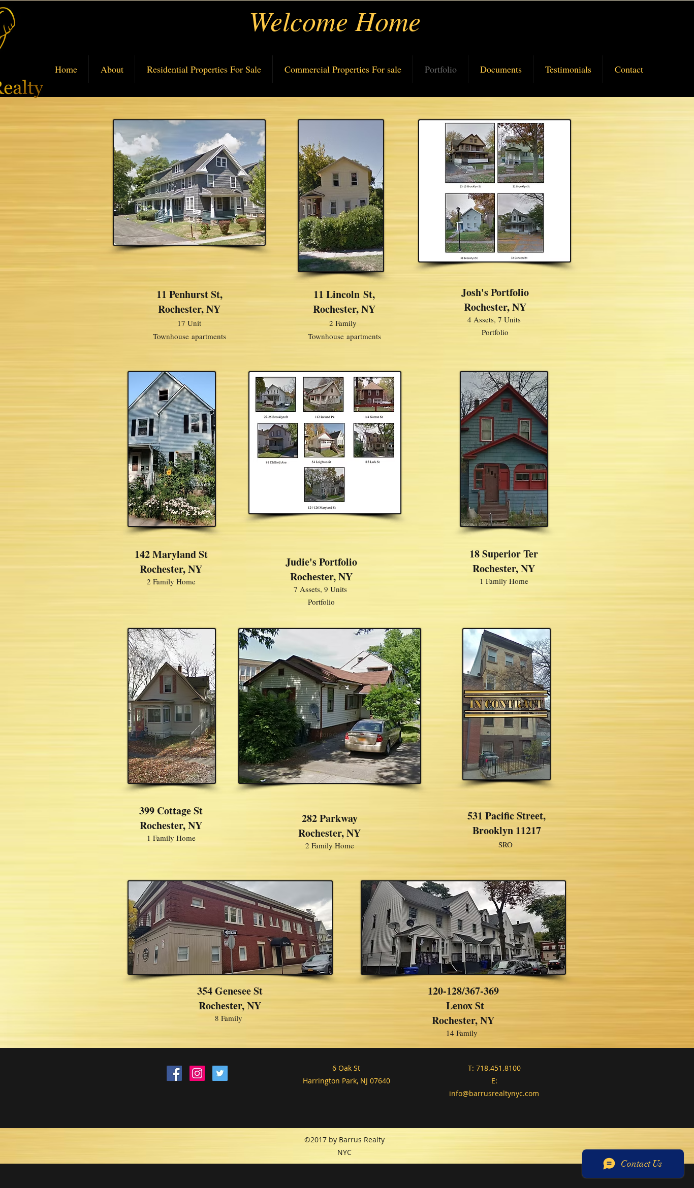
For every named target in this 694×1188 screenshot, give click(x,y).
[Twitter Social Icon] (220, 1073)
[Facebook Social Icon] (174, 1073)
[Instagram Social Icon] (197, 1073)
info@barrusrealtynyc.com (494, 1093)
